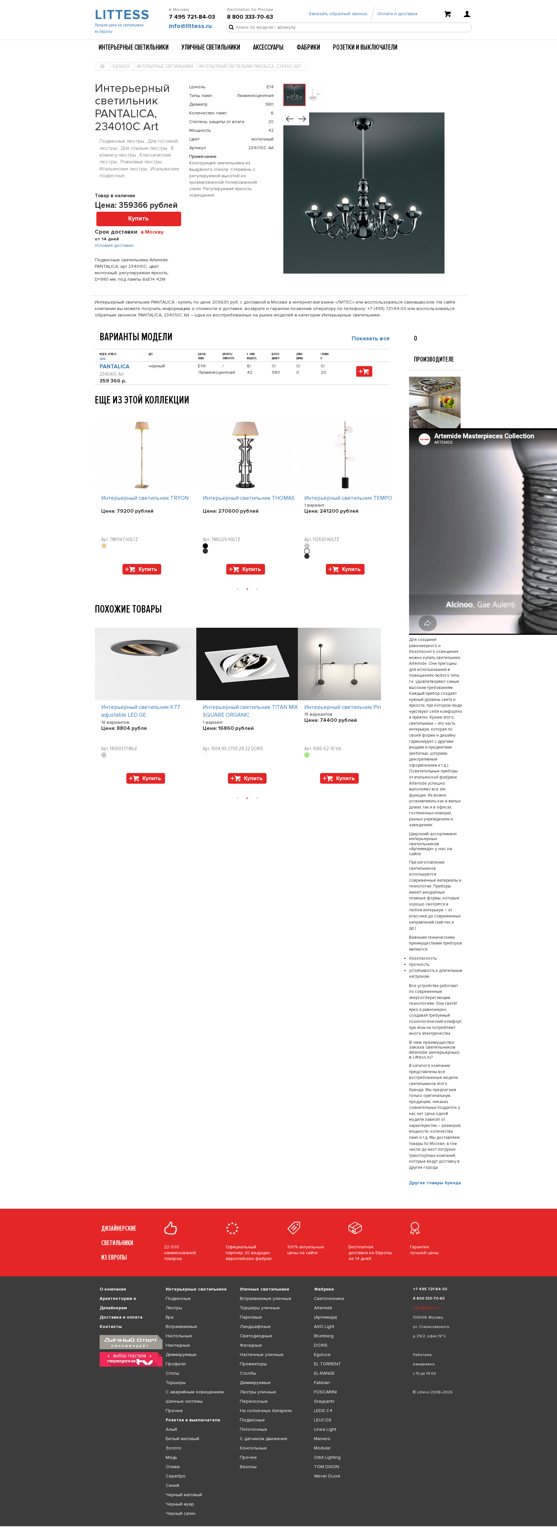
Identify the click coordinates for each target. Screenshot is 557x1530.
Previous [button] (98, 412)
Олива (173, 1466)
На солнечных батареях (266, 1410)
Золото (173, 1448)
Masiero (322, 1438)
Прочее (174, 1410)
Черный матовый (184, 1494)
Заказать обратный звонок (337, 13)
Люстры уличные (258, 1392)
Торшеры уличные (260, 1308)
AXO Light (324, 1326)
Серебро (176, 1476)
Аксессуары (268, 47)
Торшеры (176, 1382)
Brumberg (324, 1336)
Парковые (251, 1317)
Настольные (179, 1336)
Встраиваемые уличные (265, 1298)
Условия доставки (114, 245)
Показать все (371, 338)
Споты (172, 1373)
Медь (171, 1457)
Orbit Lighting (327, 1457)
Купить (138, 218)
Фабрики (308, 47)
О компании (113, 1289)
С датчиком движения (263, 1438)
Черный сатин (180, 1513)
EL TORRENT (327, 1364)
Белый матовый (182, 1438)
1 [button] (237, 589)
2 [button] (247, 589)
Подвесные (178, 1298)
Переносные (254, 1401)
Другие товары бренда (435, 1183)
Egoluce (322, 1354)
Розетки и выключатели (365, 47)
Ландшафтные (255, 1326)
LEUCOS (322, 1420)
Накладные (178, 1345)
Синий (172, 1485)
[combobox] (154, 231)
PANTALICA (115, 366)
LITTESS (121, 15)
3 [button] (257, 589)
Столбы (248, 1373)
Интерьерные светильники (134, 47)
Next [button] (98, 578)
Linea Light (325, 1429)
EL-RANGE (324, 1373)
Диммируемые (181, 1354)
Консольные (253, 1448)
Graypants (324, 1401)
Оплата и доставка (397, 13)
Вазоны (248, 1466)
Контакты (111, 1326)
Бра (169, 1317)
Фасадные (251, 1345)
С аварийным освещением (195, 1392)
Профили (176, 1364)
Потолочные (253, 1429)
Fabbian (322, 1382)
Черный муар (180, 1504)
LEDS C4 (323, 1410)
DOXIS (320, 1345)
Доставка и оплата (121, 1317)
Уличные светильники (210, 47)
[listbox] (278, 1526)
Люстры (174, 1308)
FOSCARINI (325, 1392)
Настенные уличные (262, 1354)
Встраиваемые (181, 1326)
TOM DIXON (326, 1466)
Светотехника (329, 1298)
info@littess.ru (190, 26)
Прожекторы (253, 1364)
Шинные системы (184, 1401)
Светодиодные (256, 1336)
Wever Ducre (327, 1476)
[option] (145, 498)
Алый (171, 1429)
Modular (322, 1448)
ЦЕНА (102, 359)
